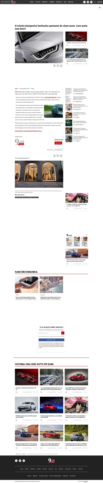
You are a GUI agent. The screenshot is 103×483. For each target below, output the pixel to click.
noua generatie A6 (50, 97)
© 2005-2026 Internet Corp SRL (21, 481)
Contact (29, 475)
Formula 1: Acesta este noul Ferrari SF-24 (76, 42)
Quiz (65, 2)
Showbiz (51, 2)
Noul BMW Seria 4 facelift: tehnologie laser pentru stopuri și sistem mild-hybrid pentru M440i (75, 389)
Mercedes (25, 197)
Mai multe (58, 143)
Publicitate (65, 475)
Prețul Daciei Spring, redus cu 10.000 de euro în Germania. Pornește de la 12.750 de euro (76, 445)
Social (32, 2)
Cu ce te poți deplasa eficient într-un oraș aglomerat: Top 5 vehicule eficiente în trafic (51, 389)
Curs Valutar (73, 475)
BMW (30, 197)
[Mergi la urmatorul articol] (99, 7)
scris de (76, 45)
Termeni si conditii (43, 475)
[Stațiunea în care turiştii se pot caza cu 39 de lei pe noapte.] (51, 284)
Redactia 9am (59, 139)
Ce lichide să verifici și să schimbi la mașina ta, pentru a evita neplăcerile (75, 416)
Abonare (99, 2)
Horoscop (59, 2)
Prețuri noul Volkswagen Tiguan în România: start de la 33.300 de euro (50, 444)
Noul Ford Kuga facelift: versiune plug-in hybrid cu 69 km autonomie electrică (26, 444)
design (17, 197)
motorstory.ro (35, 197)
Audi (21, 197)
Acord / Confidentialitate (55, 475)
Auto (67, 45)
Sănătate (45, 2)
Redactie (70, 2)
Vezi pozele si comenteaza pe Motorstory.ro (28, 131)
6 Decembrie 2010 (24, 88)
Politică (37, 2)
